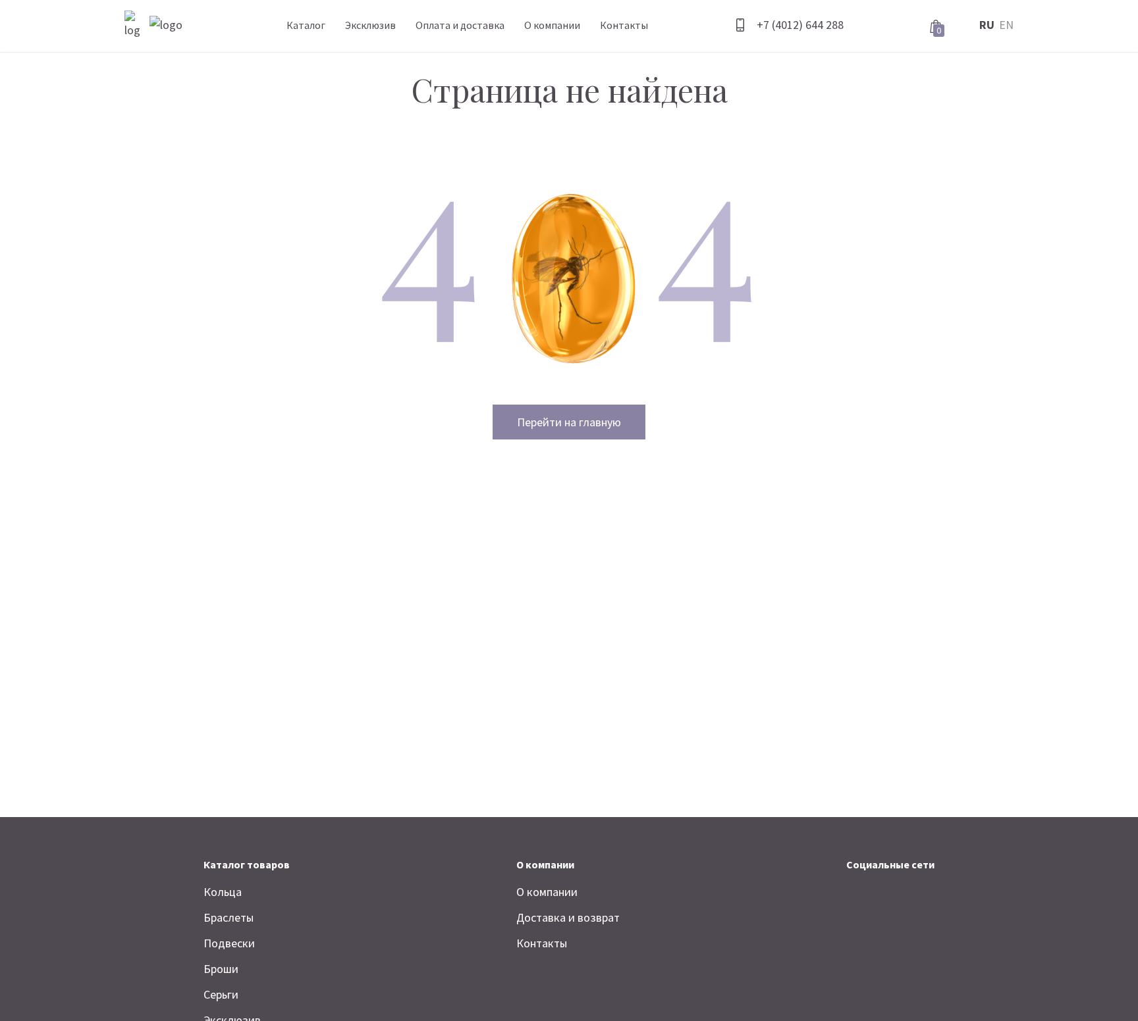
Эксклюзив (370, 25)
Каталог (305, 25)
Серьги (220, 994)
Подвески (229, 943)
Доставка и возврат (568, 917)
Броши (220, 968)
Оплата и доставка (460, 25)
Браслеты (228, 917)
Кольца (222, 891)
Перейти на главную (569, 422)
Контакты (624, 25)
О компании (552, 25)
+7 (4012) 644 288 (800, 24)
